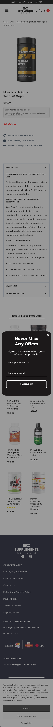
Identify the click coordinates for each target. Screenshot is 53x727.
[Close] (48, 334)
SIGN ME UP (26, 384)
